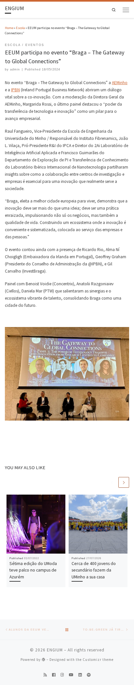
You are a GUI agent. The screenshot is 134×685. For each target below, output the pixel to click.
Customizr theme (98, 659)
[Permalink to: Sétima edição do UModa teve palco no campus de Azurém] (36, 524)
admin (15, 69)
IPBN (15, 90)
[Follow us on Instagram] (62, 675)
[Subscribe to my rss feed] (45, 675)
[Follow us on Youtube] (71, 675)
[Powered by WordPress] (44, 659)
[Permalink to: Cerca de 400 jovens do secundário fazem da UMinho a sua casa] (98, 524)
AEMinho (119, 82)
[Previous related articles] (112, 482)
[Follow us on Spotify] (89, 675)
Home (9, 28)
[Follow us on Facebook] (54, 675)
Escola (20, 28)
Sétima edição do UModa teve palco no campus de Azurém (33, 570)
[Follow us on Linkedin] (80, 675)
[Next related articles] (123, 482)
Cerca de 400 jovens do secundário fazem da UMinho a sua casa (94, 570)
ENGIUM (55, 650)
